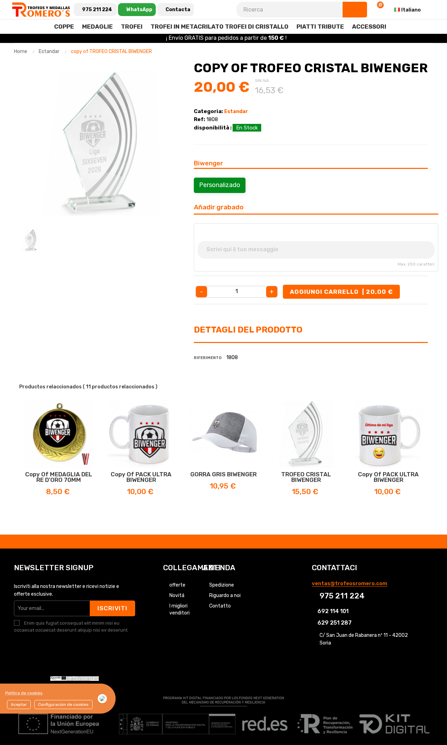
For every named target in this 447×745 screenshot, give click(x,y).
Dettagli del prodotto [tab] (248, 330)
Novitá (176, 595)
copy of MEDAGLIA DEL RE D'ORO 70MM (58, 477)
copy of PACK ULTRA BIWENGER (141, 477)
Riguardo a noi (225, 595)
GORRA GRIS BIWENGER (223, 474)
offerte (177, 585)
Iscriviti (112, 608)
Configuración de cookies (63, 704)
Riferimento (207, 358)
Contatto (220, 606)
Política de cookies (24, 693)
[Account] (359, 9)
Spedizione (221, 585)
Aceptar (19, 704)
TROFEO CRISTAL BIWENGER (306, 477)
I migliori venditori (179, 609)
